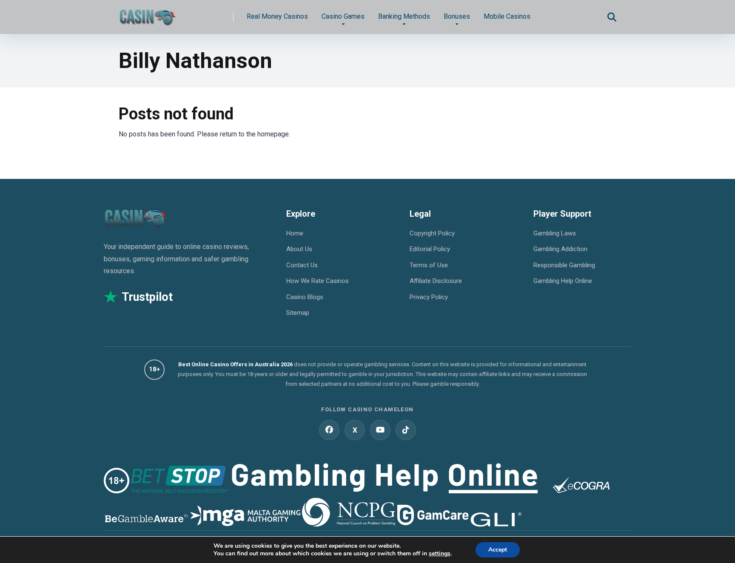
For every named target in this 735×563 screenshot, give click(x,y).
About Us (299, 249)
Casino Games (343, 16)
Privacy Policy (429, 297)
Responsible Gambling (564, 265)
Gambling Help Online (562, 281)
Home (294, 233)
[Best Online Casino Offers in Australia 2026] (147, 13)
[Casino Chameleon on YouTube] (380, 430)
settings (439, 553)
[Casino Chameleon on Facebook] (329, 430)
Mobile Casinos (507, 16)
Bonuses (457, 16)
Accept (497, 550)
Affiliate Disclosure (436, 281)
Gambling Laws (554, 233)
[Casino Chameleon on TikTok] (406, 430)
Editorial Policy (430, 249)
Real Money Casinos (277, 16)
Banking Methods (404, 16)
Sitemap (297, 313)
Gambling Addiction (560, 249)
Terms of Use (429, 265)
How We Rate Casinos (317, 281)
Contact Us (302, 265)
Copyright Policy (432, 233)
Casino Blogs (304, 297)
